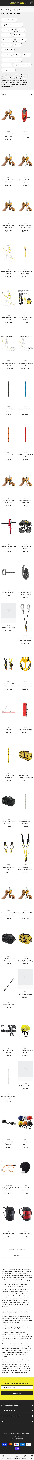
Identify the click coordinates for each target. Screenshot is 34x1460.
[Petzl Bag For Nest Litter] (25, 710)
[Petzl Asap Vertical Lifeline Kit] (25, 343)
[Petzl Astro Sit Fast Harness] (25, 526)
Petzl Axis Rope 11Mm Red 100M (25, 456)
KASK (8, 625)
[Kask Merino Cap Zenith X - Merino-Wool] (25, 1168)
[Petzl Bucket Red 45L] (25, 1214)
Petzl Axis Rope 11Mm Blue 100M (25, 410)
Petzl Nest (25, 134)
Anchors (21, 30)
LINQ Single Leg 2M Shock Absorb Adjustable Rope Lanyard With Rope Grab (8, 1189)
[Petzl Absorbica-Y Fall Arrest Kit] (25, 297)
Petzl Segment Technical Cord (8, 1097)
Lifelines (26, 55)
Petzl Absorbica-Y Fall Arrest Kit (25, 318)
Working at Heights (18, 10)
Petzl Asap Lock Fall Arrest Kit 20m (8, 272)
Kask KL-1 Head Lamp (25, 1086)
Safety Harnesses (8, 70)
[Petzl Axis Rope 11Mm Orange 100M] (8, 435)
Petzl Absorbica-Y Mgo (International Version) (25, 639)
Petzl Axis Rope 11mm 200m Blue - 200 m (25, 227)
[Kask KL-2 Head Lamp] (25, 984)
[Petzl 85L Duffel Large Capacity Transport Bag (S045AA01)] (25, 755)
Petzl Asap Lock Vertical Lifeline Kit (8, 364)
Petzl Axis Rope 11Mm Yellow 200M (9, 227)
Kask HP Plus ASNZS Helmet (25, 1143)
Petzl (8, 132)
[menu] (2, 3)
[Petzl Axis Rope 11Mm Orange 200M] (25, 160)
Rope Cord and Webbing (22, 65)
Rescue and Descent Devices (11, 60)
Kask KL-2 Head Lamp (25, 994)
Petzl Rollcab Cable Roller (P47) (8, 547)
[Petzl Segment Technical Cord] (8, 1076)
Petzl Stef (8, 729)
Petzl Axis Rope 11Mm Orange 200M (25, 181)
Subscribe (17, 1393)
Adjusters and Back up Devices (12, 25)
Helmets (17, 45)
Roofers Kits (6, 65)
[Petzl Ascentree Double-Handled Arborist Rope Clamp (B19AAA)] (25, 664)
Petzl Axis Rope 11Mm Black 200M (9, 181)
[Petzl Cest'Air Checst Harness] (8, 1030)
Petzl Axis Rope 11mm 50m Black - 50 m (8, 914)
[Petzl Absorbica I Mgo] (8, 984)
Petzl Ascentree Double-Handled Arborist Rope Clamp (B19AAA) (25, 685)
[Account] (27, 3)
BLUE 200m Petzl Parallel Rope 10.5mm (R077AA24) (25, 273)
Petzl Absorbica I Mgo (8, 1004)
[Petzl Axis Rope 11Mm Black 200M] (8, 160)
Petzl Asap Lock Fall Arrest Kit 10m (8, 318)
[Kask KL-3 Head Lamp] (8, 618)
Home (2, 10)
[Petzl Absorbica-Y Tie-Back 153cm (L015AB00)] (25, 847)
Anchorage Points (8, 30)
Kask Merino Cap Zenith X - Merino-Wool (25, 1189)
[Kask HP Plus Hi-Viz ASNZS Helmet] (25, 1030)
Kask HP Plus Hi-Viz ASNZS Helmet (25, 1051)
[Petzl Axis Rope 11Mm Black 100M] (8, 389)
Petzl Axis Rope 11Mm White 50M (25, 822)
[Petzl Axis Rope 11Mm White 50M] (25, 801)
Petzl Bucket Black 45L (8, 1233)
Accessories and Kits (9, 20)
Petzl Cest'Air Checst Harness (9, 1051)
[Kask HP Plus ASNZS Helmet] (25, 1122)
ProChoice (8, 1185)
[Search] (7, 3)
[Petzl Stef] (8, 710)
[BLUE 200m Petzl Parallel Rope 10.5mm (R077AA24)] (25, 251)
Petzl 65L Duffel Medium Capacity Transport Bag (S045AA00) (25, 960)
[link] (9, 1457)
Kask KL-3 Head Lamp (8, 627)
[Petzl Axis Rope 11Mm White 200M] (8, 114)
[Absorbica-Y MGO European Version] (8, 664)
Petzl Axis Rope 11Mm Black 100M (9, 410)
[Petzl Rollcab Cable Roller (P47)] (8, 526)
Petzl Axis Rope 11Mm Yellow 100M (9, 502)
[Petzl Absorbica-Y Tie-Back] (8, 847)
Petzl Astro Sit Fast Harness (25, 547)
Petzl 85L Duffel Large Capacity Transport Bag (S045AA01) (25, 777)
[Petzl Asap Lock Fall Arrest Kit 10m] (8, 297)
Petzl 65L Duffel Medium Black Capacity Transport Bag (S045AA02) (8, 960)
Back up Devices (19, 35)
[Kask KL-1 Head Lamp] (25, 1076)
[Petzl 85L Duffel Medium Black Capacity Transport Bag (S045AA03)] (8, 801)
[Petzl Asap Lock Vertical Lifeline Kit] (8, 343)
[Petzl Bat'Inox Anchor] (8, 572)
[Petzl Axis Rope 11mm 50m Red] (25, 893)
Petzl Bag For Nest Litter (25, 729)
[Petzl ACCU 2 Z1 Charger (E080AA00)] (8, 1122)
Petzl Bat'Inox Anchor (8, 592)
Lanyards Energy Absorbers (11, 55)
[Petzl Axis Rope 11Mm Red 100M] (25, 435)
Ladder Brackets (8, 50)
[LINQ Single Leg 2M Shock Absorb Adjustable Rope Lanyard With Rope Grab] (8, 1168)
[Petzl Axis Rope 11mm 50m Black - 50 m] (8, 893)
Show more (17, 1255)
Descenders (6, 45)
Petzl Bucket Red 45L (25, 1233)
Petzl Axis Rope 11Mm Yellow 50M (9, 776)
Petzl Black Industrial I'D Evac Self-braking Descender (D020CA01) (25, 593)
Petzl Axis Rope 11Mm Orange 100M (9, 456)
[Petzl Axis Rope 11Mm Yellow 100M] (8, 480)
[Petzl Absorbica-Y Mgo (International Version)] (25, 618)
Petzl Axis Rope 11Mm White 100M (25, 502)
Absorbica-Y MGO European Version (8, 685)
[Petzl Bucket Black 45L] (8, 1214)
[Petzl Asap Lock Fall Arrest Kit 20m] (8, 251)
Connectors (21, 40)
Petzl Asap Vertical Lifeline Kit (25, 364)
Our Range (8, 10)
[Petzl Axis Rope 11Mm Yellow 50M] (8, 755)
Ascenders (6, 35)
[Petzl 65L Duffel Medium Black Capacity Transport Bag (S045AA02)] (8, 939)
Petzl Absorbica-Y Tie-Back (8, 868)
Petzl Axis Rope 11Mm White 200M (9, 135)
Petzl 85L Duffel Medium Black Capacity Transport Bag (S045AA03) (8, 822)
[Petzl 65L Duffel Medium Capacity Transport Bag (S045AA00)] (25, 939)
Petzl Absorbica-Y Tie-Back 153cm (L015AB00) (25, 868)
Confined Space (8, 40)
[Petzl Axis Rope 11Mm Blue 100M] (25, 389)
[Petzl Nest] (25, 114)
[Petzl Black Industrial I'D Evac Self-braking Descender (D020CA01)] (25, 572)
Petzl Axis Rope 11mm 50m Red (25, 914)
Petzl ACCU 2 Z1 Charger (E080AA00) (9, 1143)
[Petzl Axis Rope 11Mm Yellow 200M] (8, 206)
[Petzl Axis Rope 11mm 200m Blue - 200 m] (25, 206)
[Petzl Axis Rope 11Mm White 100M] (25, 480)
